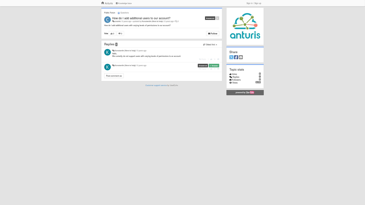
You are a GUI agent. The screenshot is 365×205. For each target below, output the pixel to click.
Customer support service (156, 85)
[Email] (241, 57)
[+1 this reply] (211, 59)
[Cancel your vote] (214, 59)
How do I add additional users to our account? (141, 18)
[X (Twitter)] (231, 57)
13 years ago (141, 50)
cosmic (118, 21)
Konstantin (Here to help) (152, 21)
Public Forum (109, 12)
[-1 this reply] (218, 59)
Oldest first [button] (210, 44)
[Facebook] (236, 57)
